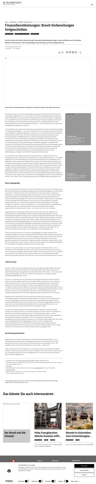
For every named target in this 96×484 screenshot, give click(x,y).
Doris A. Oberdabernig (54, 444)
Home (6, 22)
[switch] (41, 481)
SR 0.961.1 (9, 366)
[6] (39, 315)
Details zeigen (74, 481)
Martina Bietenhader (79, 444)
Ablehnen (84, 474)
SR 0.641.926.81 (10, 369)
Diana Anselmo (69, 444)
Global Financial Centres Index (26, 360)
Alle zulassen (84, 465)
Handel (46, 439)
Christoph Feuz (17, 46)
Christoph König (9, 46)
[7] (49, 327)
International (9, 33)
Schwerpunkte (13, 22)
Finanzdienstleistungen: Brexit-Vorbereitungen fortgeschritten (51, 22)
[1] (57, 135)
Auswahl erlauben (84, 470)
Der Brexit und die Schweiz (25, 22)
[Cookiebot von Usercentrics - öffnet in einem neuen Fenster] (9, 481)
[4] (56, 285)
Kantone (53, 439)
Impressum (55, 461)
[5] (53, 298)
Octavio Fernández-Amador (41, 444)
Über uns (40, 461)
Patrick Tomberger (39, 446)
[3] (46, 279)
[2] (59, 215)
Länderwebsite (37, 368)
